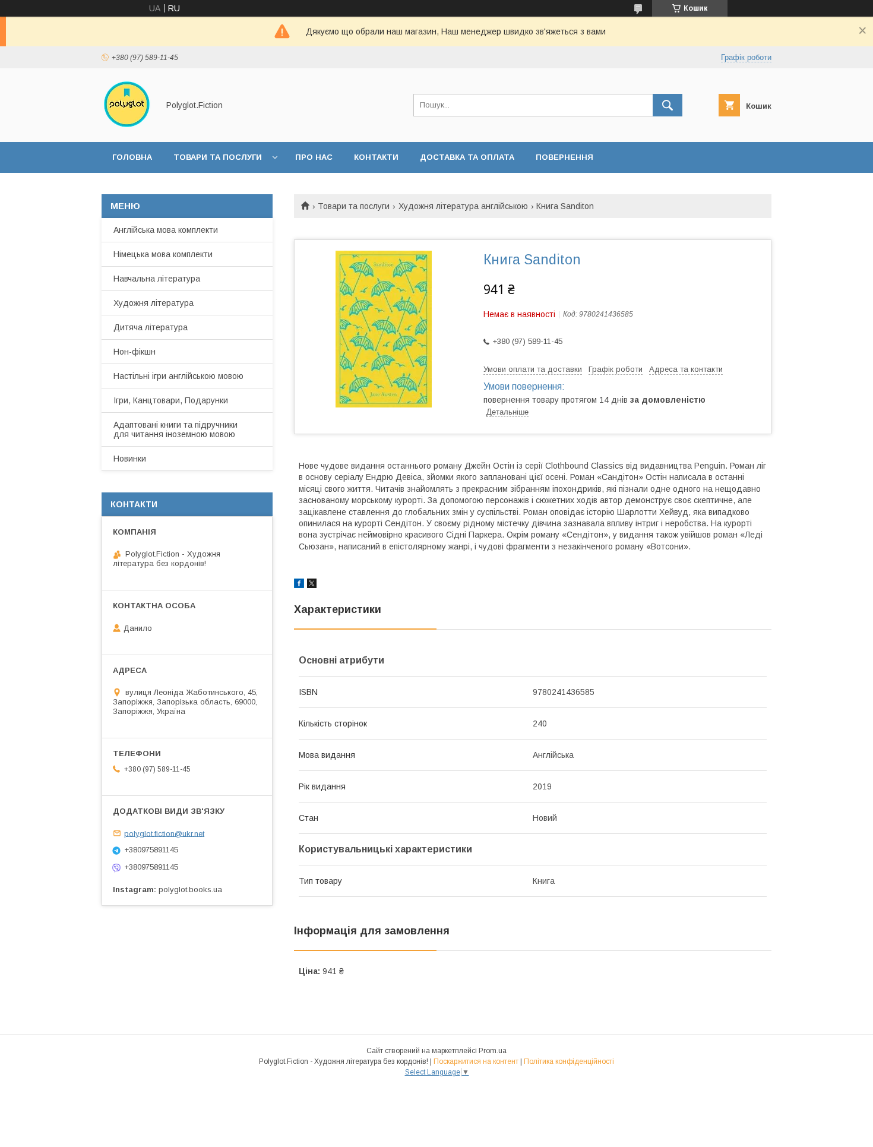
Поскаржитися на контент (476, 1061)
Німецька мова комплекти (163, 254)
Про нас (314, 157)
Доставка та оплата (467, 157)
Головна (132, 157)
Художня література (153, 303)
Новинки (129, 458)
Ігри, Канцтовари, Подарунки (170, 400)
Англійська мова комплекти (165, 230)
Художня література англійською (463, 206)
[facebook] (299, 585)
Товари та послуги (217, 157)
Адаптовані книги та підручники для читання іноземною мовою (175, 429)
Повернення (564, 157)
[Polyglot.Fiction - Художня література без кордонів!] (127, 126)
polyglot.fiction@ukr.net (164, 833)
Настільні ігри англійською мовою (178, 376)
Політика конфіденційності (569, 1061)
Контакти (376, 157)
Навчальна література (156, 278)
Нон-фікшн (134, 351)
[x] (312, 585)
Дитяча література (150, 327)
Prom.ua (493, 1051)
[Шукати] (667, 105)
